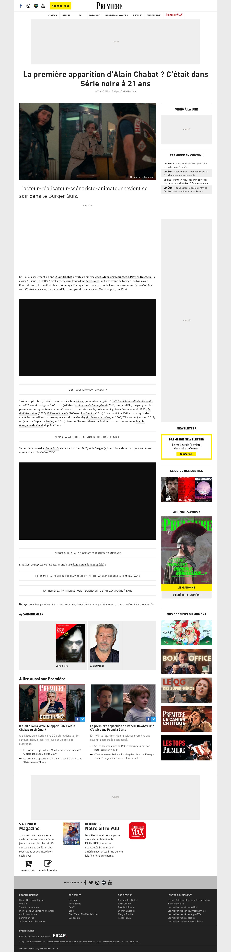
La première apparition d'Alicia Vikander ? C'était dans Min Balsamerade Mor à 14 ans (87, 575)
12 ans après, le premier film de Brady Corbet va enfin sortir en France (185, 189)
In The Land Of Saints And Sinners (36, 910)
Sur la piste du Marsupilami (91, 405)
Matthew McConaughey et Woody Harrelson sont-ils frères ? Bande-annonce (186, 181)
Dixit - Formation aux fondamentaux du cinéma (118, 941)
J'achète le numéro (186, 595)
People (137, 15)
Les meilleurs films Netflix (181, 917)
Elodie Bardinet (128, 91)
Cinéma (52, 15)
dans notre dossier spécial (88, 564)
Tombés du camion (29, 907)
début (137, 604)
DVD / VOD (94, 15)
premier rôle (147, 604)
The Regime (75, 903)
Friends (73, 900)
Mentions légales (26, 948)
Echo (71, 910)
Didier (79, 401)
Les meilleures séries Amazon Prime (187, 910)
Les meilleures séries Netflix (182, 907)
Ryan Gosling (125, 903)
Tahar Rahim (124, 917)
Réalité (49, 421)
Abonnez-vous (60, 5)
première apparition (39, 604)
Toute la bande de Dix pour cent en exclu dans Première (185, 165)
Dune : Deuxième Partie (31, 900)
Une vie (23, 903)
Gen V (72, 907)
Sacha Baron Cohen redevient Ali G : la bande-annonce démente (186, 173)
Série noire (92, 281)
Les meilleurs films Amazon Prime (185, 921)
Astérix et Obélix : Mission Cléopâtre (132, 401)
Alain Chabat (63, 277)
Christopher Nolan (127, 900)
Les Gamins (88, 413)
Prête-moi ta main (57, 413)
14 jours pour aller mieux (32, 921)
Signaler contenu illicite (47, 948)
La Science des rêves (98, 417)
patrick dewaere (106, 604)
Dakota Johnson (126, 907)
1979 (78, 604)
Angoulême (153, 15)
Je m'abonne (186, 587)
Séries (66, 15)
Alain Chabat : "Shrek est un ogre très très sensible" (88, 436)
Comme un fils (26, 917)
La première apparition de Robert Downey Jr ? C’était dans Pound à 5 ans (87, 590)
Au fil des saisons (28, 914)
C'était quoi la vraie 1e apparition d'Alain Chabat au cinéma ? (47, 728)
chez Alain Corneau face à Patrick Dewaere (123, 277)
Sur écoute (74, 917)
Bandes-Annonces (116, 15)
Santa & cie (52, 448)
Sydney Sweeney (126, 910)
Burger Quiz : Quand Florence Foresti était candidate (87, 553)
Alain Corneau (89, 604)
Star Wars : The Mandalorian (83, 914)
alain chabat (57, 604)
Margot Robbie (125, 914)
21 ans (119, 604)
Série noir (70, 604)
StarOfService (89, 941)
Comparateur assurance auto (32, 941)
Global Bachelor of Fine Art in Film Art (64, 941)
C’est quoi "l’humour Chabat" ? (88, 389)
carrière (128, 604)
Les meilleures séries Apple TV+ (184, 914)
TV (80, 15)
